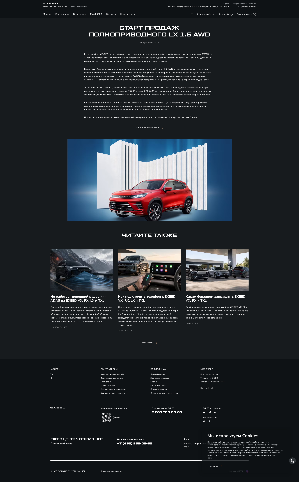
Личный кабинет (158, 374)
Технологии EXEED (209, 378)
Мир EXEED (96, 14)
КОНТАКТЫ (206, 388)
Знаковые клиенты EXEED (212, 382)
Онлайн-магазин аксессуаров (164, 393)
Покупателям (62, 14)
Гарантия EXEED (158, 385)
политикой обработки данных (253, 442)
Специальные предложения (113, 389)
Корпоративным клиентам (112, 393)
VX (51, 374)
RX (51, 378)
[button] (285, 434)
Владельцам (79, 14)
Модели (47, 14)
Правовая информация (111, 471)
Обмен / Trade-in (108, 385)
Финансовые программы (111, 378)
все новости (147, 343)
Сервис (153, 382)
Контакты (111, 14)
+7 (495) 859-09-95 (247, 6)
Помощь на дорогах (159, 389)
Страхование (106, 382)
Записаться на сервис (160, 378)
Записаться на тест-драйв (147, 128)
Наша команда (127, 14)
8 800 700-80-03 (167, 412)
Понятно (214, 466)
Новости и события (209, 374)
